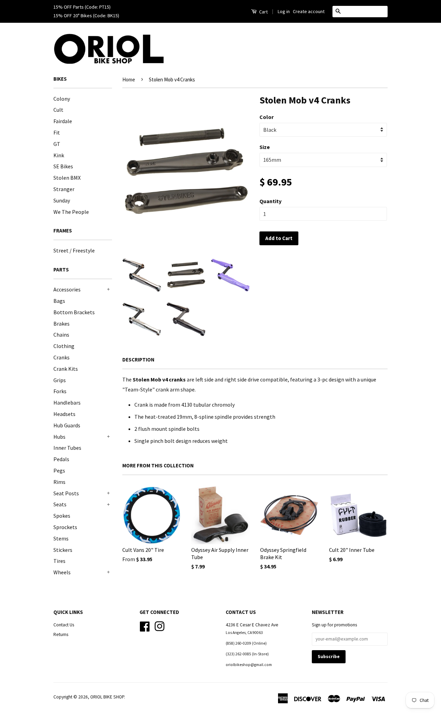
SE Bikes (63, 166)
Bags (59, 300)
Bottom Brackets (74, 312)
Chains (61, 334)
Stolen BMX (67, 177)
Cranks (61, 357)
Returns (60, 634)
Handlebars (67, 402)
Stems (61, 538)
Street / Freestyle (74, 250)
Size (264, 146)
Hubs (59, 436)
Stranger (63, 189)
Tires (59, 560)
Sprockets (65, 527)
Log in (284, 11)
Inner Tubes (67, 447)
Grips (59, 380)
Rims (59, 481)
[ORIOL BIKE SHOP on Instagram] (159, 625)
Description (138, 359)
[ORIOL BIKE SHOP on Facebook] (145, 625)
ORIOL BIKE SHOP (107, 697)
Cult (58, 109)
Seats (59, 504)
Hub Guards (66, 425)
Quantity (270, 201)
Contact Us (63, 625)
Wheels (62, 572)
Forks (59, 391)
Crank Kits (65, 368)
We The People (71, 211)
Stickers (62, 549)
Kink (58, 155)
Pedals (61, 459)
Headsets (64, 413)
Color (266, 116)
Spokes (61, 515)
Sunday (61, 200)
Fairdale (62, 121)
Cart (263, 12)
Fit (56, 132)
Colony (61, 98)
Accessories (67, 289)
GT (56, 143)
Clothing (63, 345)
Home (128, 79)
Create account (309, 11)
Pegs (59, 470)
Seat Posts (66, 493)
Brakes (61, 323)
